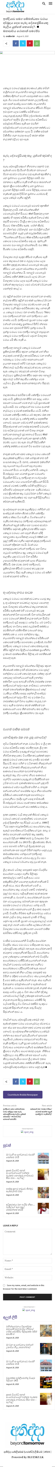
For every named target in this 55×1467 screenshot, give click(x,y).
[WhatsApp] (37, 43)
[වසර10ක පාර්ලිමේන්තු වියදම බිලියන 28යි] (46, 1382)
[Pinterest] (30, 43)
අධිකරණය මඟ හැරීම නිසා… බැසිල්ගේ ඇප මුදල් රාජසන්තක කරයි (20, 1207)
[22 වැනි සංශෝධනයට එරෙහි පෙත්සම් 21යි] (43, 1158)
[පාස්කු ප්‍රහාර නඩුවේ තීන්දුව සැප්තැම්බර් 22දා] (43, 1192)
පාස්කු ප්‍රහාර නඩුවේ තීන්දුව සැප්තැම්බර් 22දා (19, 1190)
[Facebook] (16, 43)
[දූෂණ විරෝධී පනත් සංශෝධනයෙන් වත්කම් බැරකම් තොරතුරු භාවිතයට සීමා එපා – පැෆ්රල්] (43, 1174)
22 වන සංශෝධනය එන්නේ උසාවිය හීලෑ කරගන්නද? (19, 1346)
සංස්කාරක (10, 36)
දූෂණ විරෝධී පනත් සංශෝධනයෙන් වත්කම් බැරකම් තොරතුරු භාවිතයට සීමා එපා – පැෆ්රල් (20, 1174)
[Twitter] (23, 43)
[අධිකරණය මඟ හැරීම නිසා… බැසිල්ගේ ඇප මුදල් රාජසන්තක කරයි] (43, 1208)
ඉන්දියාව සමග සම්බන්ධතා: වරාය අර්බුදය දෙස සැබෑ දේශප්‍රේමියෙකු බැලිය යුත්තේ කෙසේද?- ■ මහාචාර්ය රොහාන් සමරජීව (14, 1114)
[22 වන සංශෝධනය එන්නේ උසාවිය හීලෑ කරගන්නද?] (46, 1349)
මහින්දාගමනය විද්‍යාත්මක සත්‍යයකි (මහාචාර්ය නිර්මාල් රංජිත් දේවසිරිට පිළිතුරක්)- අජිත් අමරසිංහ (21, 1330)
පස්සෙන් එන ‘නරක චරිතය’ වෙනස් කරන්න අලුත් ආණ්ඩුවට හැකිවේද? (41, 1111)
